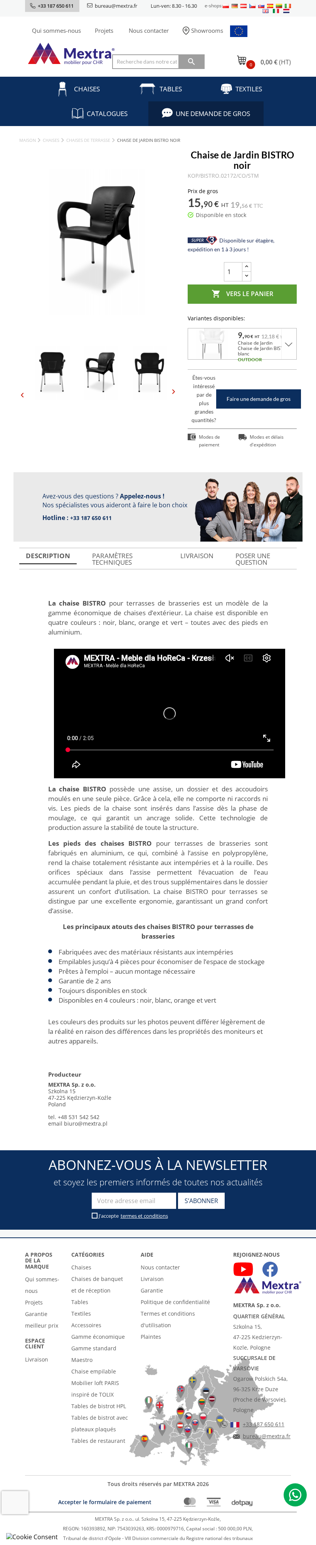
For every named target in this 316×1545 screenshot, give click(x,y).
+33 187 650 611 (91, 518)
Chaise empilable (93, 1371)
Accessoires (86, 1325)
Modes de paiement (209, 441)
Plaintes (151, 1336)
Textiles (248, 88)
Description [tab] (48, 555)
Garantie (152, 1290)
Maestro (81, 1359)
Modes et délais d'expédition (267, 441)
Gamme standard (93, 1348)
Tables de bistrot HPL (98, 1406)
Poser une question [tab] (252, 559)
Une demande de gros (213, 113)
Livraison (36, 1359)
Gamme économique (98, 1336)
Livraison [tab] (196, 555)
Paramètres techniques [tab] (112, 559)
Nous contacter (149, 30)
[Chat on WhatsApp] (295, 1494)
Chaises (87, 88)
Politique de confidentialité (175, 1302)
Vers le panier (242, 293)
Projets (104, 30)
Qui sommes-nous (56, 30)
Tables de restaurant (98, 1440)
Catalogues (107, 113)
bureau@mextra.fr (116, 5)
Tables (171, 88)
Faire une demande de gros (259, 399)
